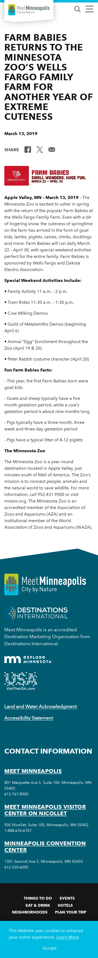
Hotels (65, 905)
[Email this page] (51, 149)
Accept (49, 948)
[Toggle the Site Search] (77, 8)
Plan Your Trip (70, 912)
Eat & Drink (38, 905)
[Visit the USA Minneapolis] (20, 681)
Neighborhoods (29, 912)
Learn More (67, 937)
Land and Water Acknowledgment (40, 706)
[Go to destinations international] (36, 613)
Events (67, 898)
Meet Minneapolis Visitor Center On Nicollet (45, 810)
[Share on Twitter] (39, 149)
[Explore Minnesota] (28, 659)
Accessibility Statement (28, 718)
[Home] (29, 9)
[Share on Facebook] (27, 149)
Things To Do (38, 898)
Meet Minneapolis (33, 771)
